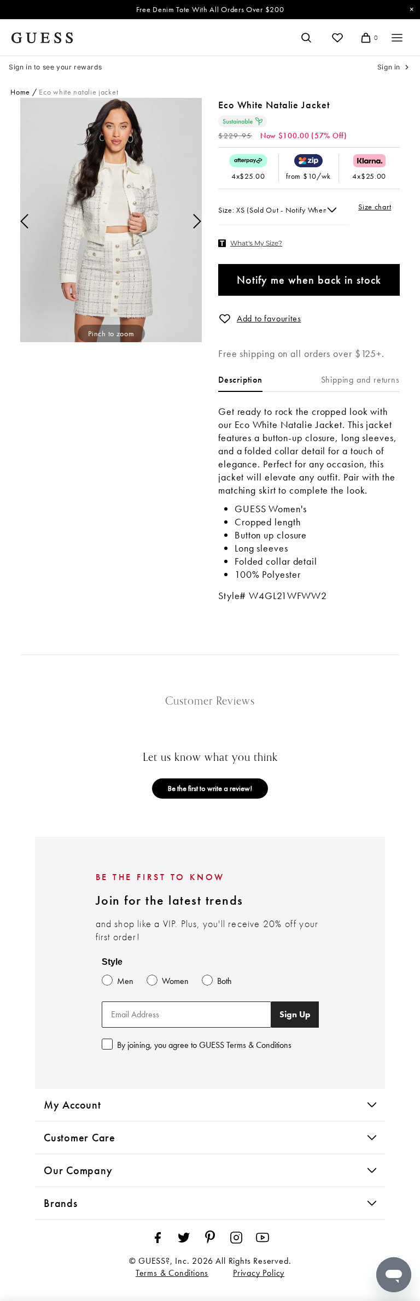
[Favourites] (337, 38)
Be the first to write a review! (210, 788)
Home (20, 92)
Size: (227, 210)
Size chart (374, 207)
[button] (224, 318)
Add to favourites (269, 318)
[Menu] (397, 38)
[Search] (306, 38)
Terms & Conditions (172, 1273)
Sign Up (295, 1014)
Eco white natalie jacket (78, 92)
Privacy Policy (258, 1273)
